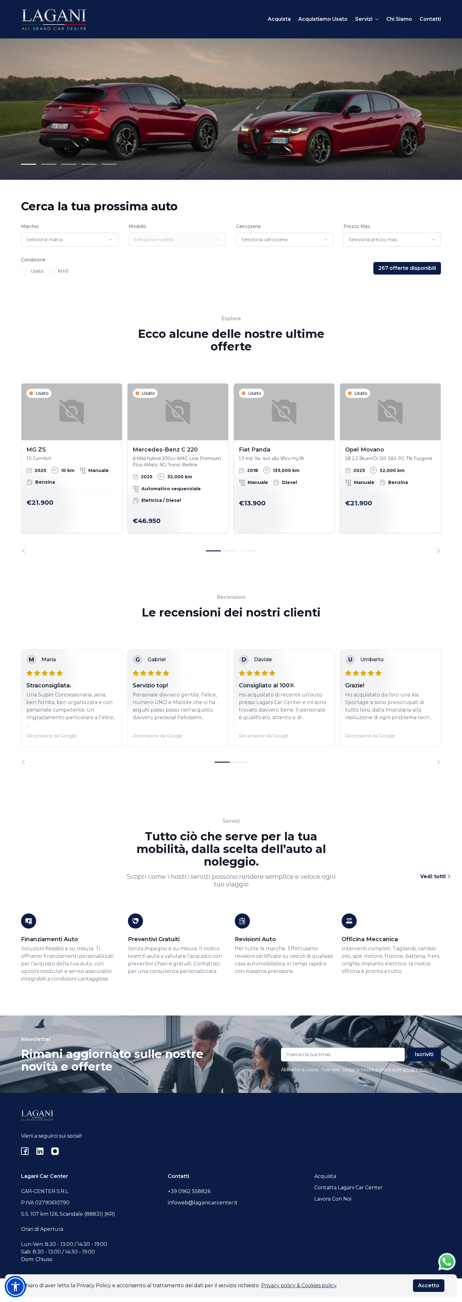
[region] (231, 468)
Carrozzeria (248, 226)
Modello (137, 226)
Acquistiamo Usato (323, 19)
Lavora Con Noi (332, 1199)
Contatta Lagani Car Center (348, 1188)
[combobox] (69, 240)
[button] (15, 1286)
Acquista (279, 19)
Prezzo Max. (357, 226)
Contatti (430, 19)
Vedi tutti (433, 876)
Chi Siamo (399, 19)
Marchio (30, 226)
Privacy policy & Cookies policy (299, 1285)
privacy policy (417, 1069)
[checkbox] (24, 271)
